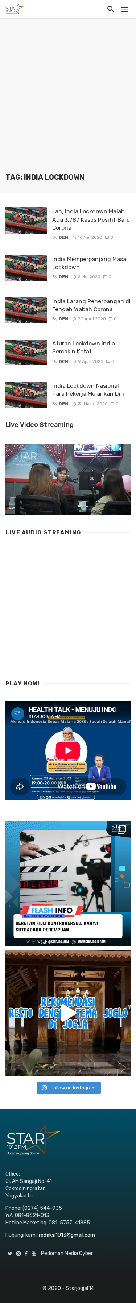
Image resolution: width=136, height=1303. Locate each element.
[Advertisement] (68, 101)
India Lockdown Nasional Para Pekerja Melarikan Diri (88, 389)
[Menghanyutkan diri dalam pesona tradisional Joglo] (68, 1013)
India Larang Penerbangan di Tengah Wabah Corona (91, 305)
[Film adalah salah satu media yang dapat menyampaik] (68, 883)
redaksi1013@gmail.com (67, 1235)
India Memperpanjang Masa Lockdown (89, 263)
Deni (64, 237)
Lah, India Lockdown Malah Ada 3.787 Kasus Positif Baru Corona (91, 219)
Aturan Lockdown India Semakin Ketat (83, 347)
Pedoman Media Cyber (67, 1253)
